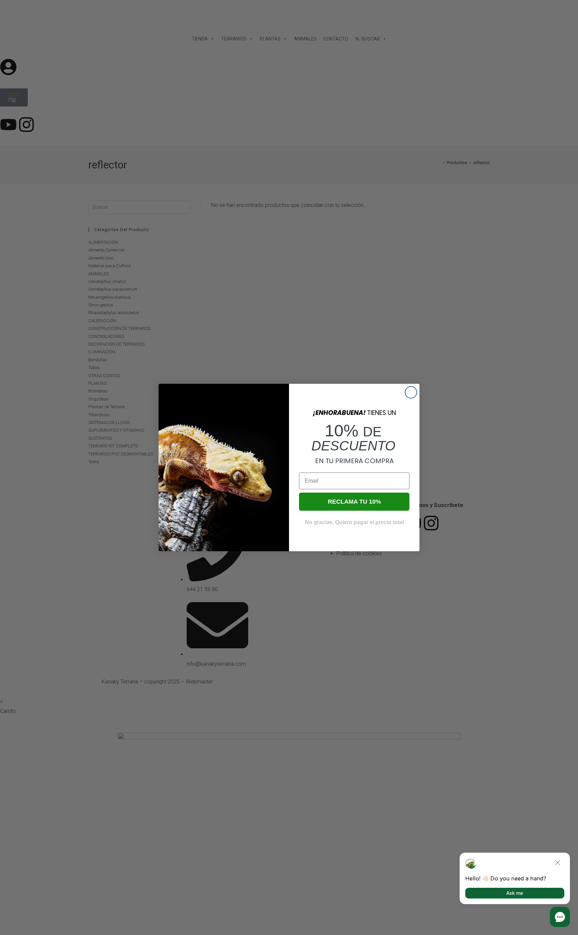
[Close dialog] (411, 392)
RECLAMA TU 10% (354, 501)
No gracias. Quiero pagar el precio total (354, 522)
